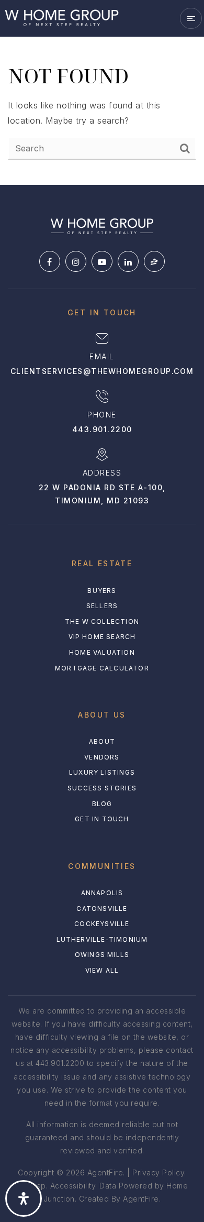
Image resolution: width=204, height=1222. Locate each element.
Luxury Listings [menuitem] (102, 772)
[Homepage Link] (61, 17)
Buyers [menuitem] (101, 591)
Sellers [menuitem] (102, 606)
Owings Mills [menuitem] (102, 955)
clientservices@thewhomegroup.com (102, 371)
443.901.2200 (102, 429)
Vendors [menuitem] (101, 757)
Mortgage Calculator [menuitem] (102, 668)
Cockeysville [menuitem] (101, 924)
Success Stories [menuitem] (102, 788)
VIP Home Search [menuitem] (102, 637)
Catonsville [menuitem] (101, 908)
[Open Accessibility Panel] (23, 1198)
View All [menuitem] (102, 970)
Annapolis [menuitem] (102, 893)
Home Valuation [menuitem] (102, 652)
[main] (102, 92)
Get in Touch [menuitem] (102, 819)
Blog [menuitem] (102, 804)
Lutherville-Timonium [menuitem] (102, 939)
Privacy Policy (158, 1172)
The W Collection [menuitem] (102, 621)
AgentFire (141, 1198)
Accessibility (73, 1185)
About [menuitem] (102, 741)
